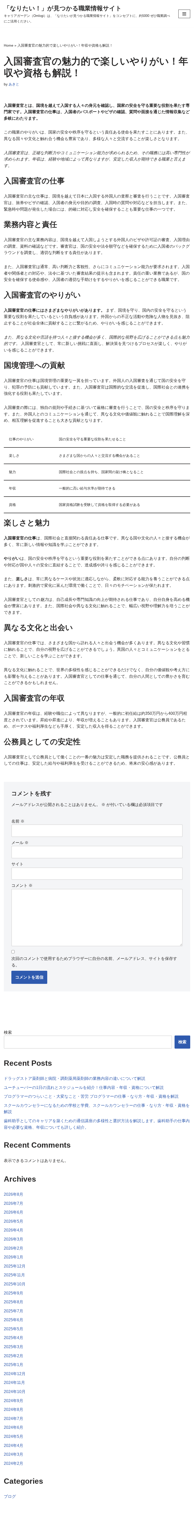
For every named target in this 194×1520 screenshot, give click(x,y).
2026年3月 (13, 1239)
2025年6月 (13, 1320)
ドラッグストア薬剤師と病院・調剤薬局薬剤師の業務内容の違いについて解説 (74, 1078)
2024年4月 (13, 1445)
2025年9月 (13, 1293)
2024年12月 (15, 1374)
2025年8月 (13, 1302)
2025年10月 (15, 1284)
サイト (17, 864)
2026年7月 (13, 1203)
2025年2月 (13, 1356)
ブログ (10, 1496)
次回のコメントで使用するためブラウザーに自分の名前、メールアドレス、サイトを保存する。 (94, 961)
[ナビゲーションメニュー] (184, 14)
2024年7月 (13, 1418)
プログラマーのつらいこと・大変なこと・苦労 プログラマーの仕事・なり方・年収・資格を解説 (91, 1096)
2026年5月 (13, 1221)
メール (20, 842)
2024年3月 (13, 1454)
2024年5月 (13, 1436)
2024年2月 (13, 1463)
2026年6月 (13, 1212)
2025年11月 (14, 1275)
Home (8, 45)
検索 (8, 1032)
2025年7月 (13, 1311)
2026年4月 (13, 1230)
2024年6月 (13, 1427)
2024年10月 (15, 1391)
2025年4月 (13, 1338)
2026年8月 (13, 1194)
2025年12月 (15, 1266)
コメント (22, 885)
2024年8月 (13, 1409)
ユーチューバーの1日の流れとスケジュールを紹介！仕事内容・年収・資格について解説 (84, 1087)
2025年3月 (13, 1347)
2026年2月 (13, 1248)
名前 (18, 821)
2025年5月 (13, 1329)
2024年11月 (14, 1382)
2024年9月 (13, 1401)
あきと (14, 84)
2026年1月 (13, 1257)
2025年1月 (13, 1365)
